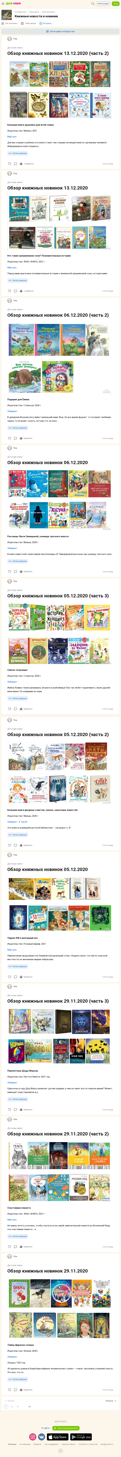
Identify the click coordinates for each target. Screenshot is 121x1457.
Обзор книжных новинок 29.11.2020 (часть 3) (58, 1001)
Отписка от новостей (88, 1444)
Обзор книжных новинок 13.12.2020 (47, 188)
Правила (37, 1444)
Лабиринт (12, 411)
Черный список (68, 1444)
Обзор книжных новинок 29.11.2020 (47, 1271)
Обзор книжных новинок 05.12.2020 (47, 869)
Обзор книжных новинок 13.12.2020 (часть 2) (58, 53)
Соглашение (24, 1444)
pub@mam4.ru (106, 1444)
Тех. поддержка (51, 1444)
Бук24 (24, 822)
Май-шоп (12, 136)
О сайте (45, 1428)
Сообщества (20, 12)
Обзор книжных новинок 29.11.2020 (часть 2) (58, 1134)
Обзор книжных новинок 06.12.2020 (47, 462)
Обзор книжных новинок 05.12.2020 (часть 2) (58, 734)
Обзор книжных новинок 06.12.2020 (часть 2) (58, 315)
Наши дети (34, 12)
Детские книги (48, 12)
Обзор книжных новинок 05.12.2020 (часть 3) (58, 596)
